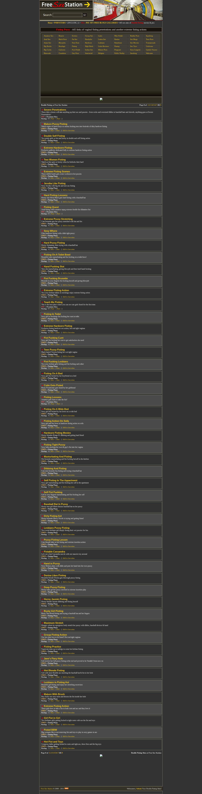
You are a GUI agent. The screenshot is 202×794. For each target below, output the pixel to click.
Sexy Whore (50, 231)
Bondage (62, 46)
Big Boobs (47, 46)
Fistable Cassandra (54, 551)
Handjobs (88, 39)
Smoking (133, 53)
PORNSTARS (60, 23)
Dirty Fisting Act (53, 516)
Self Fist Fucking (53, 492)
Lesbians (101, 43)
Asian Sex (47, 43)
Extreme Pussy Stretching (58, 219)
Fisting (74, 46)
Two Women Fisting (55, 159)
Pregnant (117, 50)
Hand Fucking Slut (54, 266)
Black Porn (63, 39)
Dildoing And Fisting (55, 468)
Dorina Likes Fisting (55, 575)
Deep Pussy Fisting (54, 587)
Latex (100, 36)
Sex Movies (134, 43)
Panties (116, 39)
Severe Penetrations (55, 109)
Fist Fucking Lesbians (56, 361)
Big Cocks (47, 50)
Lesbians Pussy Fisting (56, 527)
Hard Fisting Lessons (55, 195)
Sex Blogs (133, 39)
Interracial (88, 53)
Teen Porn (149, 39)
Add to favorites (68, 130)
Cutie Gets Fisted (53, 385)
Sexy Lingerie (135, 50)
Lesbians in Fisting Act (56, 682)
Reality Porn (134, 36)
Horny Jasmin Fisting (55, 599)
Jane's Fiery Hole (53, 658)
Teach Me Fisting (53, 302)
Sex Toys (133, 46)
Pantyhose (118, 43)
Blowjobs (62, 43)
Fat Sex (74, 39)
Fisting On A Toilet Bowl (57, 254)
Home (50, 23)
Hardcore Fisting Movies (57, 432)
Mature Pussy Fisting (55, 124)
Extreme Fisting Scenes (57, 171)
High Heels (89, 46)
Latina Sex (102, 39)
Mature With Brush (54, 694)
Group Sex (89, 36)
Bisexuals (47, 53)
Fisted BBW (50, 729)
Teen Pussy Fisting (54, 349)
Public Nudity (119, 53)
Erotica (74, 36)
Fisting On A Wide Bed (56, 409)
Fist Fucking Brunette (56, 278)
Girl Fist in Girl (52, 718)
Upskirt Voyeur (151, 50)
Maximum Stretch (53, 623)
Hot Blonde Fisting (54, 670)
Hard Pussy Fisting (54, 242)
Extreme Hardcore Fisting (58, 147)
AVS (92, 23)
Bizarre (61, 36)
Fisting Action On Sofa (56, 421)
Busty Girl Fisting (53, 611)
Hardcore (88, 43)
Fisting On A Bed (53, 373)
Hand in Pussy (52, 563)
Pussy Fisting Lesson (56, 539)
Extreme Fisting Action (56, 290)
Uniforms (149, 46)
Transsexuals (150, 43)
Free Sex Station (47, 789)
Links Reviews (103, 46)
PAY (87, 23)
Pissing (116, 46)
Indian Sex (89, 50)
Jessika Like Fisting (54, 183)
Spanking (149, 36)
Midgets (101, 53)
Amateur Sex (48, 36)
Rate (53, 119)
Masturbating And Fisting (58, 456)
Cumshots (62, 53)
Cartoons (62, 50)
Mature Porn (102, 50)
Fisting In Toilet (52, 314)
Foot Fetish (76, 50)
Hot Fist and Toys (53, 741)
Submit (139, 789)
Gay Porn (75, 53)
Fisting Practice (52, 646)
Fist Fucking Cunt (53, 337)
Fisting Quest (51, 207)
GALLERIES (112, 23)
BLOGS (103, 23)
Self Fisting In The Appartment (60, 480)
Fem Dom (75, 43)
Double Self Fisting (54, 135)
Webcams (149, 53)
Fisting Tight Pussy (54, 444)
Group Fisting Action (55, 634)
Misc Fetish (118, 36)
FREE (96, 23)
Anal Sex (47, 39)
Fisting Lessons (52, 397)
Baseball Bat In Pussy (56, 504)
